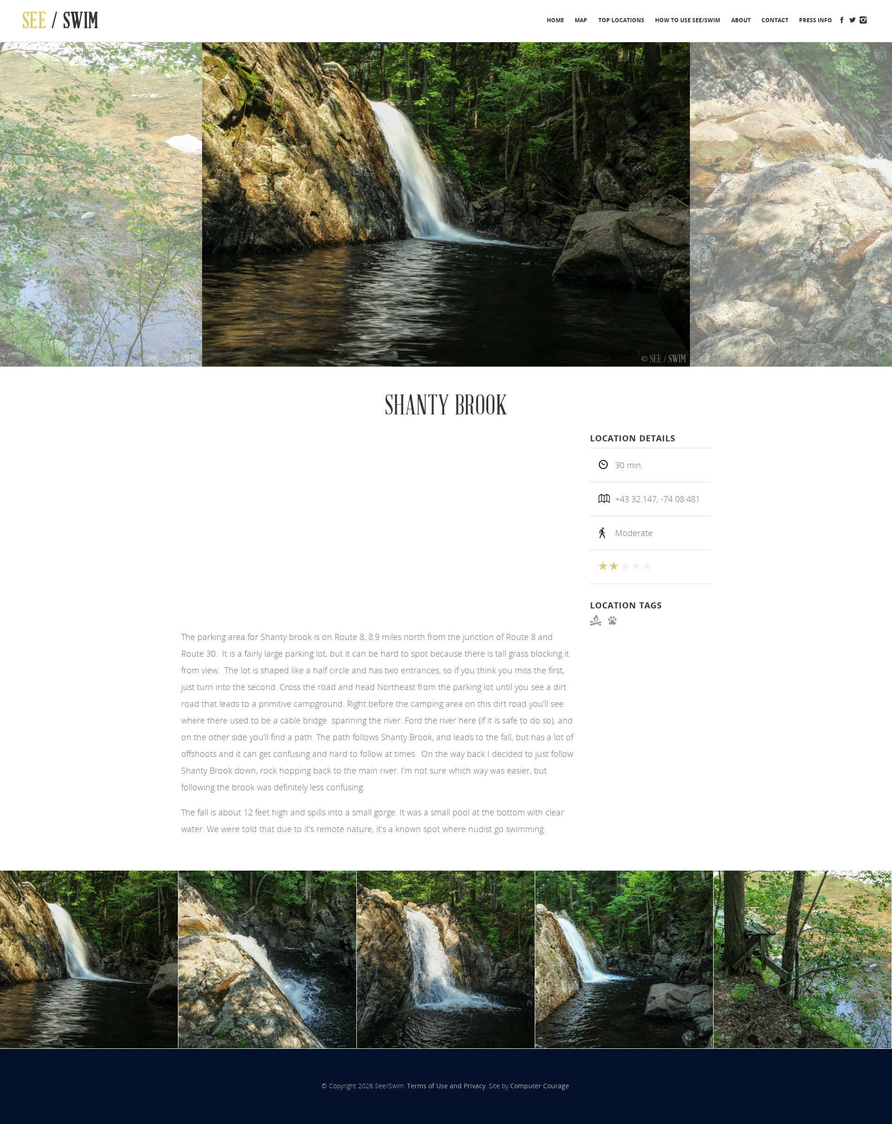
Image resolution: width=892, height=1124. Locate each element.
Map (581, 20)
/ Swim (60, 20)
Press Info (815, 20)
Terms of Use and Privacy (446, 1086)
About (741, 20)
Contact (774, 20)
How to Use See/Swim (687, 20)
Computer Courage (539, 1086)
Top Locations (621, 20)
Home (555, 20)
